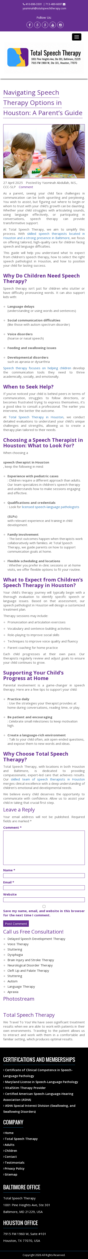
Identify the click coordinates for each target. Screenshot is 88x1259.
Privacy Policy (15, 1168)
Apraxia (12, 992)
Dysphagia (15, 954)
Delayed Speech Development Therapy (36, 939)
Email (8, 882)
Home (9, 1133)
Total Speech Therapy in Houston (36, 417)
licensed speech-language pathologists (50, 507)
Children (11, 1151)
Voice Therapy (18, 944)
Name (9, 870)
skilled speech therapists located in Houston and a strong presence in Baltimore (44, 235)
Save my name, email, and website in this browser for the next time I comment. (44, 913)
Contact (11, 1157)
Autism (12, 981)
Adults (9, 1145)
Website (10, 894)
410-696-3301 (34, 4)
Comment (26, 187)
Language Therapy (21, 986)
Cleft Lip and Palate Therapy (28, 970)
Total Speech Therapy (21, 1139)
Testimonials (14, 1162)
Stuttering (14, 949)
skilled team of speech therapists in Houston (48, 779)
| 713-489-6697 (53, 4)
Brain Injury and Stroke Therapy (30, 960)
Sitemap (11, 1174)
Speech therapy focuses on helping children (37, 368)
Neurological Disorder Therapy (30, 965)
